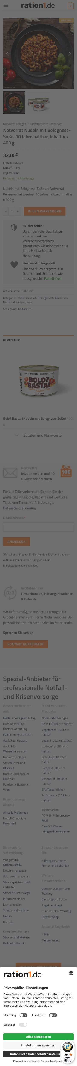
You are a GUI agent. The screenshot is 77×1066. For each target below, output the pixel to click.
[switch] (67, 1059)
